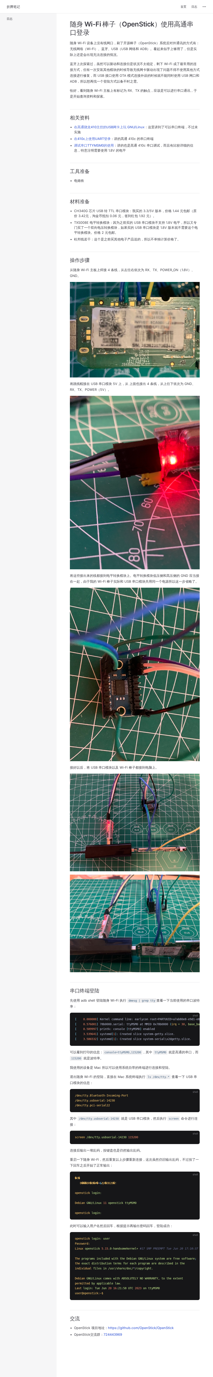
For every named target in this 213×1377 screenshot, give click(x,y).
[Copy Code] (193, 1019)
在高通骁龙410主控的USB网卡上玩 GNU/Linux (109, 127)
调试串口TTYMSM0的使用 (94, 145)
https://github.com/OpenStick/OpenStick (141, 1328)
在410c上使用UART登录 (92, 139)
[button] (28, 18)
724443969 (113, 1334)
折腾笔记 (13, 7)
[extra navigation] (204, 6)
